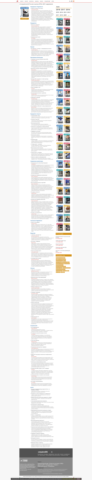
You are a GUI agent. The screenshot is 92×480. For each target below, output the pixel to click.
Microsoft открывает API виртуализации (39, 68)
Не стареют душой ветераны (37, 381)
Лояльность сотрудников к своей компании (40, 126)
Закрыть (78, 478)
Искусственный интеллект (61, 266)
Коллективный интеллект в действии (38, 92)
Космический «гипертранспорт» (37, 404)
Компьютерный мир (43, 463)
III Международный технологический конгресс (63, 237)
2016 (68, 10)
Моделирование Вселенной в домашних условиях (41, 410)
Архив (52, 1)
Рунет (65, 260)
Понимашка (51, 466)
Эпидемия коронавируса (60, 257)
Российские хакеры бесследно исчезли (39, 332)
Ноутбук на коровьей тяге (36, 212)
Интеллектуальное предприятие (57, 470)
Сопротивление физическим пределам (39, 401)
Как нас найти (57, 454)
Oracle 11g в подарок (35, 222)
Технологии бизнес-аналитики (60, 469)
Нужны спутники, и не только (37, 8)
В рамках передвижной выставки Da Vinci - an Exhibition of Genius (40, 390)
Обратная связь (51, 454)
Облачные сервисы (65, 262)
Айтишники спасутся (35, 438)
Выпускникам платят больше (37, 147)
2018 (58, 10)
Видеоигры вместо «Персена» (37, 442)
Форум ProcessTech (59, 244)
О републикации (67, 454)
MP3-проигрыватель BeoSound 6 (37, 420)
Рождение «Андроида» (35, 292)
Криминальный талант (35, 37)
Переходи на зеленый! (35, 97)
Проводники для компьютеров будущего (39, 162)
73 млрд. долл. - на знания (36, 144)
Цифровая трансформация (61, 259)
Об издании (46, 454)
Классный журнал (42, 466)
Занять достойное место (36, 250)
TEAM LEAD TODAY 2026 (61, 240)
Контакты (61, 454)
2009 (65, 15)
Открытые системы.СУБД (56, 463)
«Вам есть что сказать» (36, 269)
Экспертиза (31, 1)
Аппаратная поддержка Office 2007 (38, 199)
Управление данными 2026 (61, 247)
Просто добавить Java (35, 87)
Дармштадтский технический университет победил (41, 397)
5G (63, 272)
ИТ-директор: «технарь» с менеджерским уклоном (41, 48)
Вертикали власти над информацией (38, 277)
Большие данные (59, 270)
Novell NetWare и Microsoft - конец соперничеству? (41, 106)
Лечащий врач (49, 465)
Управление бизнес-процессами (45, 471)
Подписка (37, 1)
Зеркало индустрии (35, 302)
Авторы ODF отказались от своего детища (39, 78)
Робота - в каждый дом (36, 414)
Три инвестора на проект (36, 258)
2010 (61, 15)
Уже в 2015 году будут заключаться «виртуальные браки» (41, 355)
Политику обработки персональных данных (69, 478)
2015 (57, 12)
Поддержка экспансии (35, 131)
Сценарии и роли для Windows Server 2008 (39, 59)
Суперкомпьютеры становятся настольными (40, 374)
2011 (57, 15)
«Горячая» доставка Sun (36, 234)
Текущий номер (47, 1)
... (68, 15)
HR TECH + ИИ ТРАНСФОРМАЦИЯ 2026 (63, 251)
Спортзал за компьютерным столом (38, 361)
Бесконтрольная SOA (35, 123)
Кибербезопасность (59, 265)
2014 (61, 12)
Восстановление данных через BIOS (38, 182)
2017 (63, 10)
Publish (56, 465)
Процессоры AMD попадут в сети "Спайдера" (40, 368)
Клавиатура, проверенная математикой (39, 175)
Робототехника (59, 262)
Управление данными (48, 469)
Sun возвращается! (35, 327)
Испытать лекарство (35, 24)
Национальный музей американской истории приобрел (42, 426)
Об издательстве (40, 454)
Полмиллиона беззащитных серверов (38, 347)
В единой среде (34, 139)
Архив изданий (42, 455)
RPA (68, 270)
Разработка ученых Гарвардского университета (40, 393)
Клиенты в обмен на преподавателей (38, 157)
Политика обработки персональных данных (53, 455)
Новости (21, 1)
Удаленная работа (59, 260)
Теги (38, 455)
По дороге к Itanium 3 (35, 192)
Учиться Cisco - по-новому (36, 152)
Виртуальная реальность (60, 269)
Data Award (58, 272)
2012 (68, 12)
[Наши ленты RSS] (73, 1)
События (26, 1)
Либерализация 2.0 (35, 316)
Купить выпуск (24, 18)
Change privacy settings (64, 455)
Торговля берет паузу (35, 115)
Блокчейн (65, 270)
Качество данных (46, 470)
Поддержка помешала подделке (37, 433)
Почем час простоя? (35, 119)
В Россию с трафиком (35, 241)
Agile (62, 272)
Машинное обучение (59, 263)
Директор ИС (41, 465)
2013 (65, 12)
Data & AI (39, 470)
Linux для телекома (35, 340)
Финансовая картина (35, 134)
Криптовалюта (66, 263)
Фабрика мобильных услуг (36, 286)
